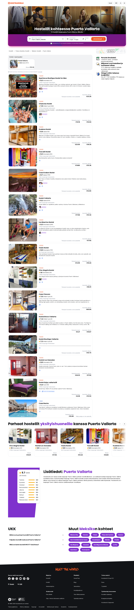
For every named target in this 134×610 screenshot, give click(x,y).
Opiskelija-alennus (78, 598)
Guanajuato (86, 549)
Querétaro (73, 549)
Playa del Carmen (107, 535)
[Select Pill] (120, 3)
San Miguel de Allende (101, 545)
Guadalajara (96, 540)
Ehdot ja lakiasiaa (24, 607)
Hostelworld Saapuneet (107, 602)
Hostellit (48, 578)
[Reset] (63, 39)
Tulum (95, 535)
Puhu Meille (49, 594)
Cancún (85, 535)
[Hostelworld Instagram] (17, 578)
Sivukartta (63, 607)
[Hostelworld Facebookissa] (9, 578)
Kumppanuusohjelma (106, 598)
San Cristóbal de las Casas (78, 540)
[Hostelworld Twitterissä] (13, 578)
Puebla (117, 540)
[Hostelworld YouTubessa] (20, 578)
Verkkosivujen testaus (53, 607)
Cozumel (86, 545)
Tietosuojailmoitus (13, 607)
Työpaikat (104, 586)
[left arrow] (120, 423)
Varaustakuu (77, 586)
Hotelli (40, 401)
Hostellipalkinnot (78, 590)
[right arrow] (124, 423)
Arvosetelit (41, 607)
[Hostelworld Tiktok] (28, 578)
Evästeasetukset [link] (72, 607)
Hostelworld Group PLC (107, 578)
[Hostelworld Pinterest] (24, 578)
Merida (107, 540)
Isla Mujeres (74, 545)
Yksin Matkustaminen (79, 594)
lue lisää (40, 71)
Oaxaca (120, 535)
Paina (102, 582)
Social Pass (77, 578)
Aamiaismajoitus (50, 586)
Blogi (75, 582)
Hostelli (41, 75)
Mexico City (74, 535)
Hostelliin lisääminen (106, 594)
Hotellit (48, 582)
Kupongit (34, 607)
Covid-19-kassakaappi (49, 391)
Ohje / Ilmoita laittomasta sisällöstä (55, 598)
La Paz (115, 545)
